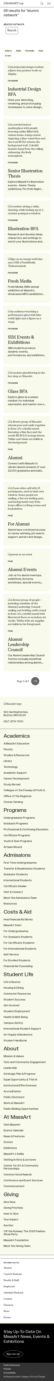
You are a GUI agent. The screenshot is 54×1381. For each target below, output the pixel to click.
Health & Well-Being (16, 1017)
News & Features (14, 1136)
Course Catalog (13, 802)
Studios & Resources (16, 755)
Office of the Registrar (18, 796)
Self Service (11, 954)
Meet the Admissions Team (20, 898)
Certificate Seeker (15, 886)
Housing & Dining (14, 988)
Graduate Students (16, 874)
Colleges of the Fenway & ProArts (24, 790)
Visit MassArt (12, 1124)
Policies (7, 1369)
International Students (18, 880)
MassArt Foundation (16, 1240)
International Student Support (22, 1028)
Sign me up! (13, 1354)
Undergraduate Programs (19, 817)
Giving (11, 1194)
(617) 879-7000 (13, 721)
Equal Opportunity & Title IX (20, 1079)
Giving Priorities (13, 1208)
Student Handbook (15, 1040)
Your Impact (11, 1219)
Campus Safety (13, 1023)
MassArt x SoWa (14, 1154)
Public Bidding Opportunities (21, 1109)
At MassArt (17, 1117)
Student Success (14, 999)
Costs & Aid (18, 912)
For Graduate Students (18, 937)
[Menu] (48, 3)
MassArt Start (13, 925)
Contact (8, 1299)
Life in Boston (12, 982)
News (7, 1311)
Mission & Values (14, 1056)
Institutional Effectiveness (20, 1085)
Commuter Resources (17, 993)
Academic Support (15, 773)
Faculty (8, 749)
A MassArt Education (16, 743)
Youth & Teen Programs (18, 841)
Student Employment (17, 1011)
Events (7, 1317)
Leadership (10, 1068)
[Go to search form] (42, 3)
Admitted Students (13, 1293)
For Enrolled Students (17, 960)
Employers (9, 1286)
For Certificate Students (19, 943)
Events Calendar (14, 1130)
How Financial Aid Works (18, 919)
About (11, 1048)
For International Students (20, 948)
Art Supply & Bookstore (18, 1034)
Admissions (17, 855)
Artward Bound (13, 847)
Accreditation (12, 1091)
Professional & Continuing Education (26, 829)
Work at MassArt (14, 1103)
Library (8, 761)
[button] (35, 681)
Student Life (18, 974)
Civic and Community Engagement (25, 1062)
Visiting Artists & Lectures (20, 1159)
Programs (15, 810)
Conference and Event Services (23, 1180)
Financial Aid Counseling (18, 966)
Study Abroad (12, 784)
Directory (8, 1305)
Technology (11, 767)
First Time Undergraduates (20, 862)
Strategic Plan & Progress (19, 1074)
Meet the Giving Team (17, 1246)
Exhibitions (10, 1148)
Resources (10, 903)
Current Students (13, 1274)
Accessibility (10, 1373)
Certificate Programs (17, 835)
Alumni (8, 1268)
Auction (8, 1225)
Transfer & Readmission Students (24, 868)
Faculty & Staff (11, 1280)
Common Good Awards (18, 1174)
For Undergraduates (16, 931)
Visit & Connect (13, 892)
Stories (8, 1142)
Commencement (14, 1186)
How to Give (11, 1213)
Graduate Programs (16, 823)
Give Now (9, 1202)
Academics (17, 736)
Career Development (16, 778)
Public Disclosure (14, 1097)
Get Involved (11, 1005)
